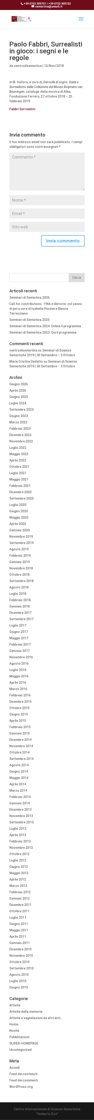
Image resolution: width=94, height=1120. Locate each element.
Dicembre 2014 (20, 740)
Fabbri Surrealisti (22, 109)
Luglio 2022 (17, 447)
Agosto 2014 (19, 765)
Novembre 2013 (21, 816)
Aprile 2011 (17, 936)
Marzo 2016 (18, 689)
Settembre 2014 (21, 759)
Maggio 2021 (18, 479)
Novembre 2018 (21, 568)
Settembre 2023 (21, 409)
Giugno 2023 (18, 416)
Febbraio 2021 (20, 486)
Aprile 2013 (17, 835)
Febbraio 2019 (20, 555)
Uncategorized (20, 1050)
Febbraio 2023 (20, 428)
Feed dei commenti (23, 1080)
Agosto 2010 (19, 974)
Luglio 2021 (17, 473)
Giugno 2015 (18, 714)
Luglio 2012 (17, 860)
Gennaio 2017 (19, 651)
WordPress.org (21, 1086)
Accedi (14, 1067)
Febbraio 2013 (20, 841)
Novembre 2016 (21, 657)
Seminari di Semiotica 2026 (29, 297)
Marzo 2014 (18, 790)
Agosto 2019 (19, 549)
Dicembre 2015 (20, 701)
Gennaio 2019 (19, 562)
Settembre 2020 (21, 498)
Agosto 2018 (19, 587)
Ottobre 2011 (19, 911)
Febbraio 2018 (20, 600)
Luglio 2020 (17, 505)
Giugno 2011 (18, 924)
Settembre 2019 (21, 543)
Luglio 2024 (17, 403)
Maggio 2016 (18, 676)
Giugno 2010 (18, 987)
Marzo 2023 (18, 422)
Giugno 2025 (18, 397)
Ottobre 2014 (19, 752)
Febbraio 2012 (20, 892)
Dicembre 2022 (20, 435)
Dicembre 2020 (20, 492)
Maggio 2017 (18, 638)
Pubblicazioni (19, 1037)
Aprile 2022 (17, 460)
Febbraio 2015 (20, 727)
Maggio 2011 (18, 930)
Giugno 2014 (18, 771)
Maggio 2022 (18, 454)
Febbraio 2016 (20, 695)
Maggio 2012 (18, 873)
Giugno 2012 (18, 867)
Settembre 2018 (21, 581)
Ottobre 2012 (19, 854)
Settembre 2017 (21, 619)
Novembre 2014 (21, 746)
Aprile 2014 (17, 784)
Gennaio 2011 (19, 943)
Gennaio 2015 (19, 733)
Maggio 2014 (18, 778)
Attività (14, 1005)
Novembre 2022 (21, 441)
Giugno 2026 (18, 384)
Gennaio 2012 (19, 898)
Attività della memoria (25, 1011)
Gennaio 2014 (19, 803)
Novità (14, 1030)
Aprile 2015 (17, 720)
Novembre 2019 (21, 536)
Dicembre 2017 (20, 613)
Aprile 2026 (17, 390)
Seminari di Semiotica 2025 (29, 320)
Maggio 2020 (18, 517)
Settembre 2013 (21, 822)
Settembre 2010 (21, 968)
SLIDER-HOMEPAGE (23, 1043)
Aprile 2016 (17, 682)
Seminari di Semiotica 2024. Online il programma (45, 326)
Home (13, 1024)
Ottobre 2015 (19, 708)
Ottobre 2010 (19, 962)
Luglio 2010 (17, 981)
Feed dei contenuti (23, 1074)
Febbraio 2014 (20, 797)
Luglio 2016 (17, 670)
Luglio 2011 (17, 917)
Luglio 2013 (17, 828)
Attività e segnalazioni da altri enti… (36, 1018)
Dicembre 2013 (20, 809)
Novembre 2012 (21, 847)
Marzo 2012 (18, 886)
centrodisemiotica (28, 66)
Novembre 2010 (21, 955)
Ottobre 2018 (19, 574)
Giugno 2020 (18, 511)
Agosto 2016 (19, 663)
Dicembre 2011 (20, 905)
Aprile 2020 (17, 524)
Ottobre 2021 (19, 466)
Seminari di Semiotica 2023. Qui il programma (42, 332)
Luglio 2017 (17, 625)
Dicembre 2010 (20, 949)
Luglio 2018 (17, 593)
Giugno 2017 (18, 632)
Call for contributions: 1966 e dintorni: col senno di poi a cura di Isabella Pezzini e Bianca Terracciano (45, 308)
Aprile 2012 (17, 879)
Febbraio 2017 (20, 644)
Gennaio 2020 (19, 530)
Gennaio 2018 (19, 606)
